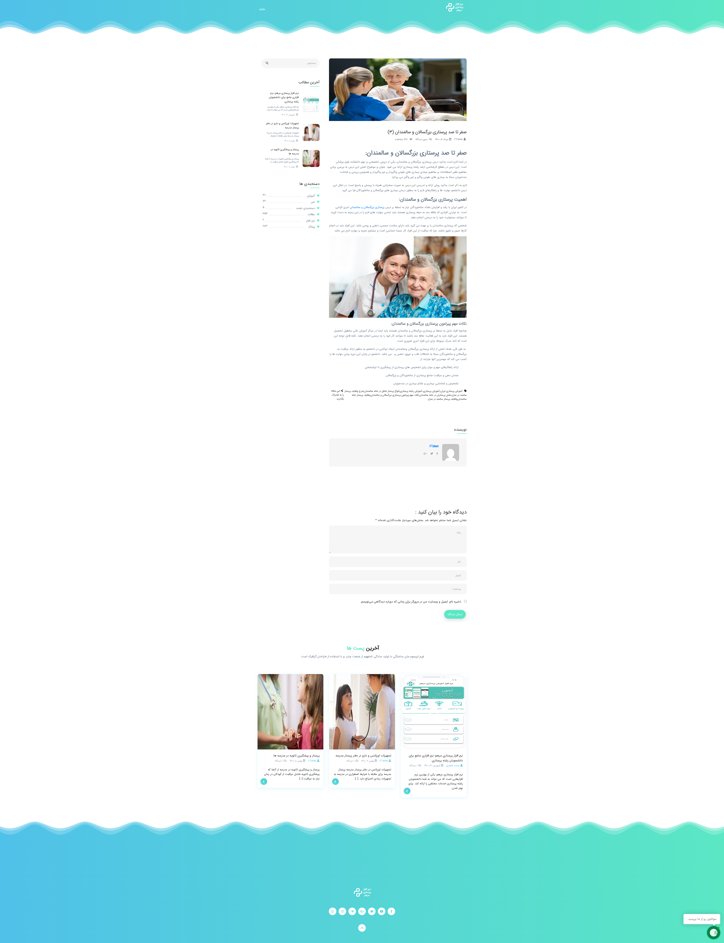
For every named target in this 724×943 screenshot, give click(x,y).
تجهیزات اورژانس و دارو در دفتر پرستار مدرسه (363, 755)
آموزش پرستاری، (430, 391)
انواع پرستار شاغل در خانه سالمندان (381, 391)
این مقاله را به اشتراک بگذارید (337, 395)
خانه (262, 9)
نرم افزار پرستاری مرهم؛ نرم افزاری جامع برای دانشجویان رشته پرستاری (436, 758)
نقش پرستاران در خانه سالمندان (435, 395)
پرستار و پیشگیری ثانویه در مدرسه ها (296, 755)
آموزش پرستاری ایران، (451, 391)
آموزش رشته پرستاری (411, 391)
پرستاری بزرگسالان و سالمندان (366, 207)
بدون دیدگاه (421, 139)
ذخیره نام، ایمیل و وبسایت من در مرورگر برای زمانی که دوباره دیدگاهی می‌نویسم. (410, 601)
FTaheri (433, 446)
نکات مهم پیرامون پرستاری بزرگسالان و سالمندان (395, 395)
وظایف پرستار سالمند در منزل (442, 399)
